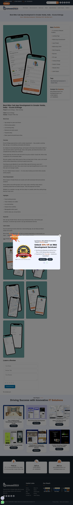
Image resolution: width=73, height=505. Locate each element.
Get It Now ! (43, 259)
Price (50, 259)
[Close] (60, 236)
